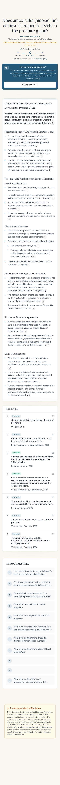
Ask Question (28, 84)
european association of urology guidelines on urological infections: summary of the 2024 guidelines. (32, 459)
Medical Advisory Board (30, 36)
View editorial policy (40, 59)
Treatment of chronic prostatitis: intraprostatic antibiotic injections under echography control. (30, 541)
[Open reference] (53, 416)
